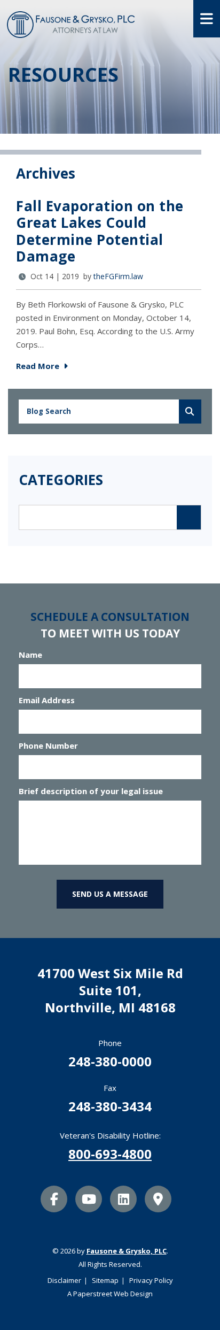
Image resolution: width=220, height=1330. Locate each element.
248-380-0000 (110, 1061)
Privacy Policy (151, 1280)
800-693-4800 (110, 1154)
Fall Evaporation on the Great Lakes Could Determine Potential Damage (100, 231)
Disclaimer (64, 1280)
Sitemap (105, 1280)
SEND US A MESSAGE (110, 894)
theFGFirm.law (118, 276)
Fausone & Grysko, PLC (127, 1251)
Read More (38, 365)
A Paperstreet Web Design (110, 1293)
